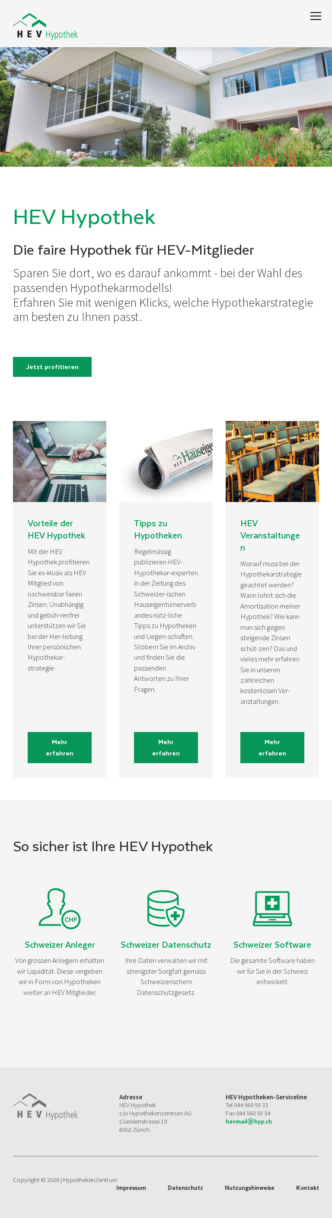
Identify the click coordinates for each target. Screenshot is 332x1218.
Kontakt (307, 1188)
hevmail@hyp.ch (249, 1121)
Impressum (131, 1188)
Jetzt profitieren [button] (52, 366)
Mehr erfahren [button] (59, 747)
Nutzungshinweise (250, 1188)
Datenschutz (185, 1188)
